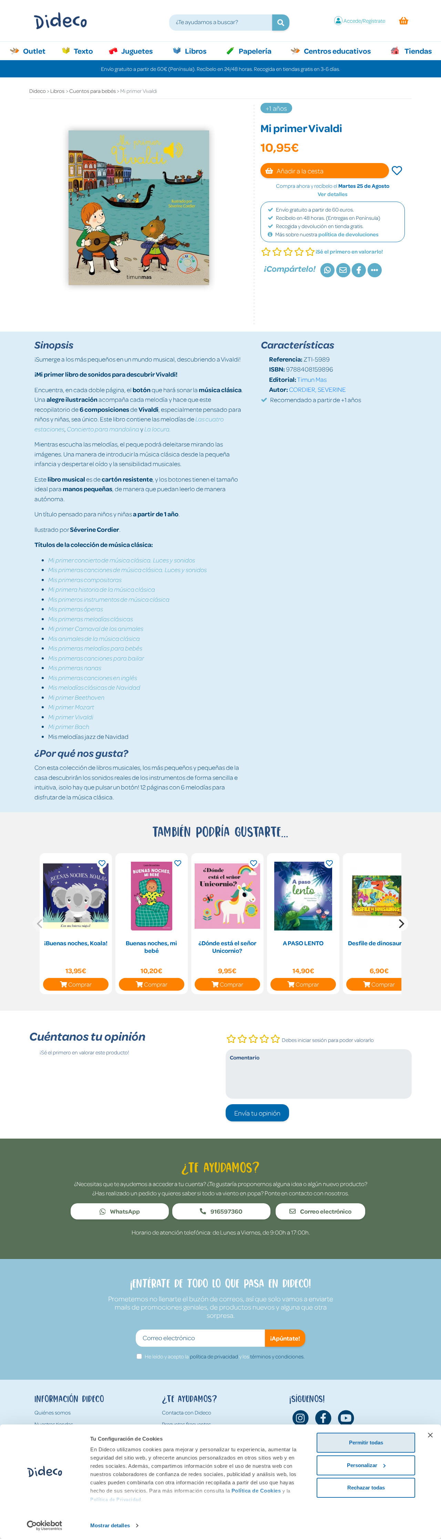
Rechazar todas (366, 1487)
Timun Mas (312, 379)
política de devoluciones (348, 234)
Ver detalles (333, 194)
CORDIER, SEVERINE (317, 389)
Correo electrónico (325, 1211)
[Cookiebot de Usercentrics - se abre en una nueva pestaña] (44, 1525)
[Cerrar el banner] (430, 1435)
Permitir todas (366, 1442)
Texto (87, 50)
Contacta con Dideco (186, 1412)
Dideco (37, 90)
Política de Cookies (256, 1491)
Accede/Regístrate (364, 20)
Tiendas (417, 50)
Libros (195, 50)
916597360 (226, 1211)
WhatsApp (124, 1211)
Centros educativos (336, 50)
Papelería (254, 50)
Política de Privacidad (115, 1499)
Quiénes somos (52, 1412)
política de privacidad (214, 1356)
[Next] (400, 923)
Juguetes (136, 50)
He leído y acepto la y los (225, 1356)
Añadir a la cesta (300, 170)
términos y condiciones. (277, 1356)
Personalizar (362, 1465)
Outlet (38, 50)
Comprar (80, 984)
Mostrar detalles (110, 1525)
